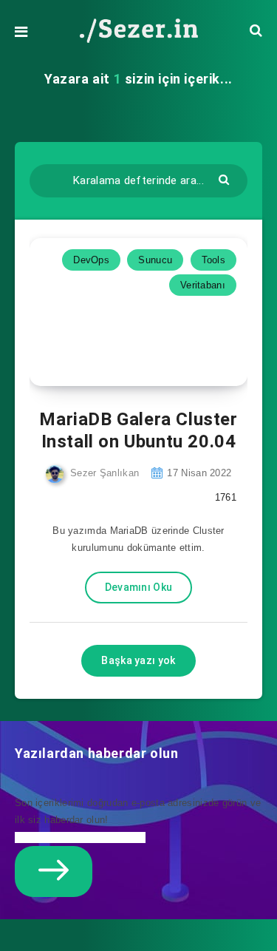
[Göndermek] (226, 178)
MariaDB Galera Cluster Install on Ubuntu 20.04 (138, 430)
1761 (224, 497)
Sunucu (155, 259)
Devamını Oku (139, 587)
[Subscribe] (53, 871)
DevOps (91, 259)
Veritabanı (202, 285)
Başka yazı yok (138, 660)
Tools (214, 259)
